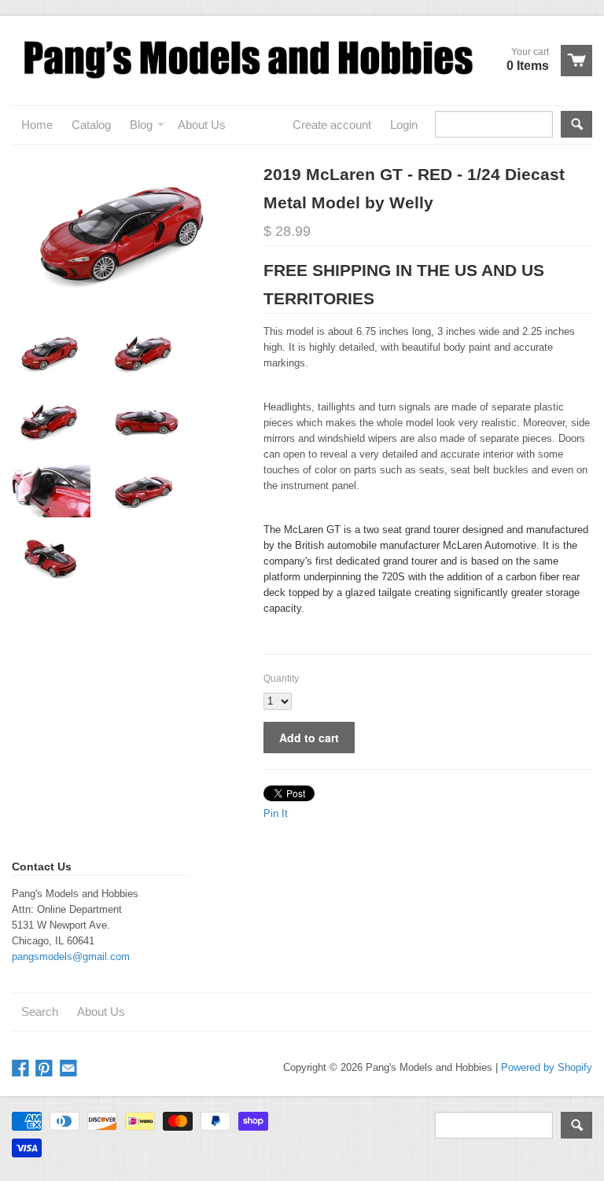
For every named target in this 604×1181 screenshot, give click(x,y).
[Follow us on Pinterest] (45, 1069)
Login (404, 124)
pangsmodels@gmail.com (71, 956)
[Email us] (70, 1069)
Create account (332, 124)
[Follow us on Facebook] (22, 1069)
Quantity (281, 678)
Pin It (275, 813)
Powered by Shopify (546, 1067)
